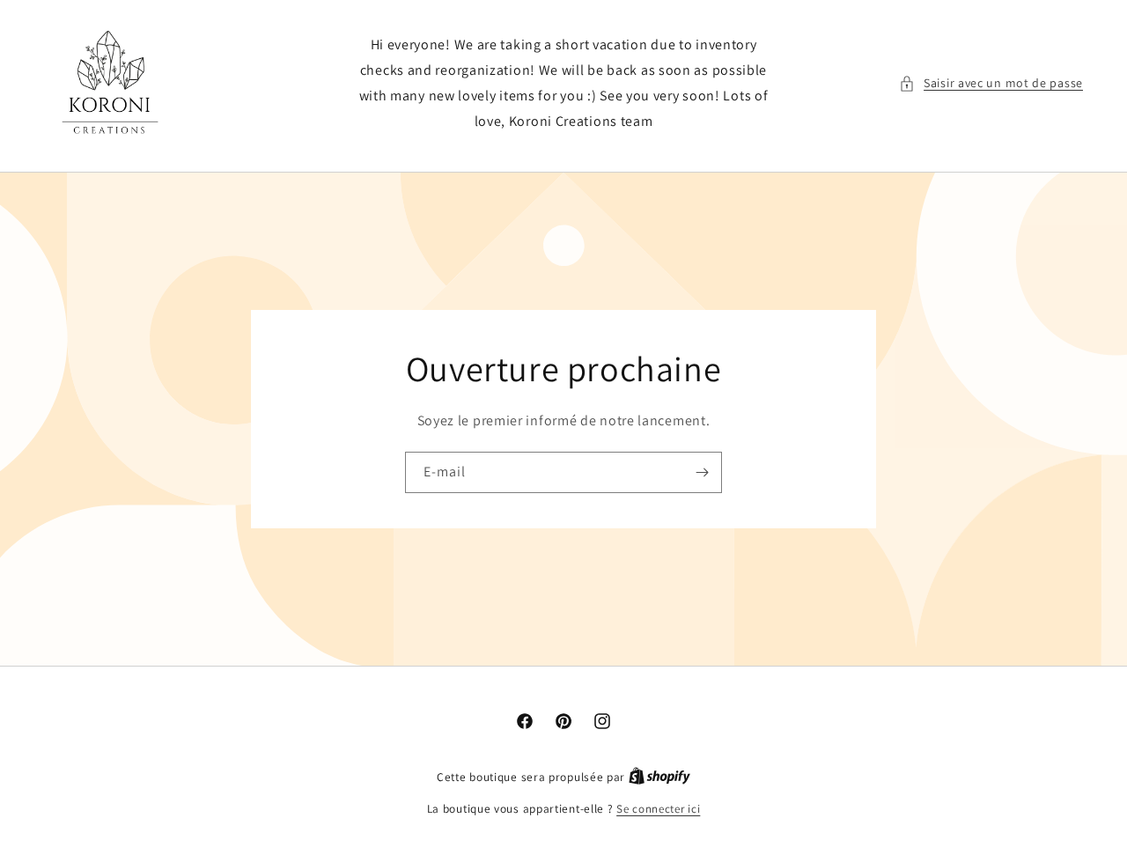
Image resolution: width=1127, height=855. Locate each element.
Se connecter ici (658, 808)
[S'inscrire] (701, 472)
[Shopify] (659, 777)
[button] (991, 83)
